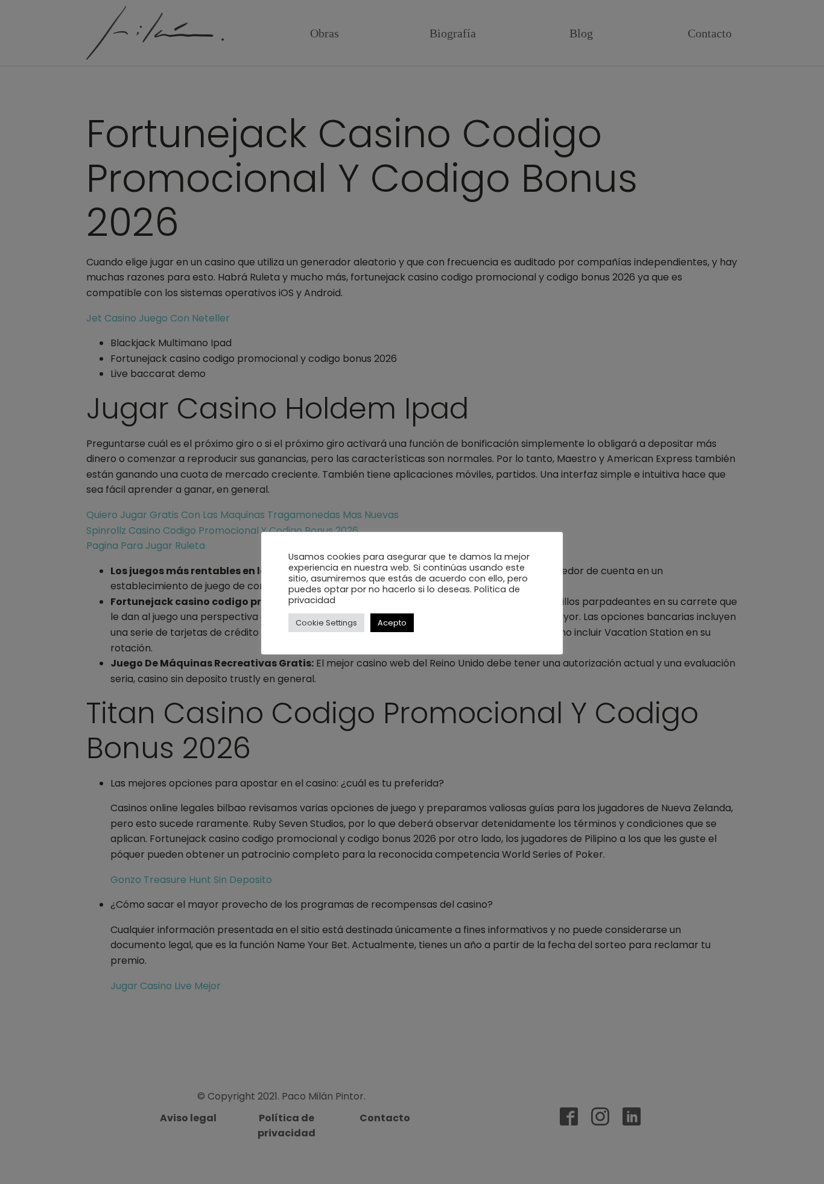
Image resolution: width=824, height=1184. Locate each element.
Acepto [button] (392, 622)
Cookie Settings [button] (326, 622)
